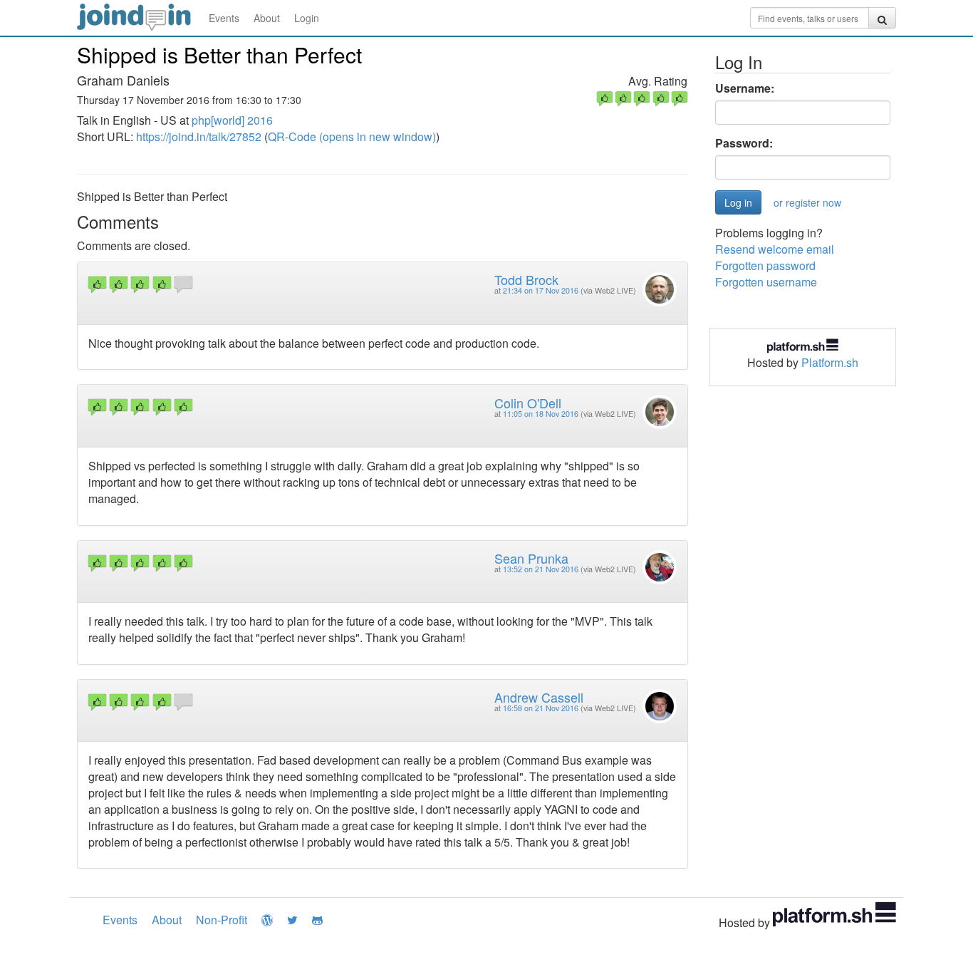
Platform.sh (829, 362)
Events (224, 18)
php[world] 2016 (232, 120)
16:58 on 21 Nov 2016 (540, 708)
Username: (744, 88)
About (267, 18)
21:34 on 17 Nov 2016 (540, 290)
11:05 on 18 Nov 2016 (540, 413)
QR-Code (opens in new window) (352, 136)
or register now (807, 202)
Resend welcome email (774, 249)
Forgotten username (766, 282)
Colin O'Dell (527, 402)
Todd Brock (526, 279)
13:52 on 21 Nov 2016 (540, 569)
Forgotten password (765, 265)
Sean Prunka (531, 558)
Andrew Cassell (538, 697)
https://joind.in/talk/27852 (198, 136)
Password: (744, 143)
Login (306, 18)
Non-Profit (221, 919)
